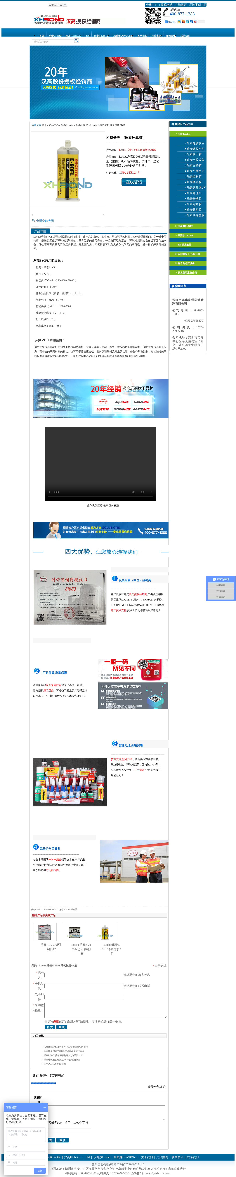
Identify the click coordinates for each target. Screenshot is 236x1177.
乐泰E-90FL (36, 909)
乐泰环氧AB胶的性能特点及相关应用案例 (64, 1051)
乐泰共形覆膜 (195, 215)
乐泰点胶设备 (195, 159)
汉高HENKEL (73, 35)
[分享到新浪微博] (183, 21)
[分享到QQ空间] (179, 21)
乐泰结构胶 (194, 176)
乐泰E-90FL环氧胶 (68, 909)
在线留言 (181, 4)
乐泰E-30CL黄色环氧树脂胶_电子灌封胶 (63, 1055)
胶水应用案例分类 (187, 272)
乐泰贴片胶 (194, 204)
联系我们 (185, 35)
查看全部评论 (157, 1086)
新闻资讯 (171, 35)
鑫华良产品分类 (184, 124)
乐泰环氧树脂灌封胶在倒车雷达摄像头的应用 (66, 1047)
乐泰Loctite (55, 35)
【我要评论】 (57, 1075)
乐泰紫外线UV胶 (196, 188)
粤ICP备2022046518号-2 (129, 1164)
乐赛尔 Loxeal (185, 235)
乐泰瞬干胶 (194, 154)
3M (87, 35)
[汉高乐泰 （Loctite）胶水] (118, 118)
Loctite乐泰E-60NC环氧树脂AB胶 (112, 949)
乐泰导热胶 (194, 209)
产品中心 (54, 125)
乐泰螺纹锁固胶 (195, 144)
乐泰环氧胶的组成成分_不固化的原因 (62, 1059)
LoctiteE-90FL (50, 909)
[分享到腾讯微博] (187, 21)
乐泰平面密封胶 (195, 171)
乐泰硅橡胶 (194, 198)
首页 (41, 35)
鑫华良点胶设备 (186, 263)
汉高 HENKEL (185, 226)
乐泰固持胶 (194, 165)
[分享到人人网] (191, 21)
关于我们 (142, 35)
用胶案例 (195, 4)
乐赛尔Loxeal (101, 35)
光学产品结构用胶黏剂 (55, 1064)
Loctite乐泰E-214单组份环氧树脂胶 (82, 949)
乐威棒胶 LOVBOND (189, 254)
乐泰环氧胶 (194, 182)
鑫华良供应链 (177, 1168)
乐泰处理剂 (194, 193)
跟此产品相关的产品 (43, 915)
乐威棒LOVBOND (123, 35)
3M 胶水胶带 (184, 244)
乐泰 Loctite (184, 133)
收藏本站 (167, 4)
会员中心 (152, 4)
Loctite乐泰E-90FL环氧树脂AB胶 (107, 125)
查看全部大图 (45, 220)
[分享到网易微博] (195, 21)
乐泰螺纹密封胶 (195, 149)
